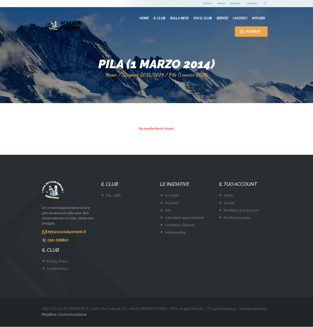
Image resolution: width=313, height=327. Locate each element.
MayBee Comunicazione (64, 314)
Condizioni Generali (180, 225)
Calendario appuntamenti (184, 218)
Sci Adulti (172, 195)
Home (110, 75)
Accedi (229, 203)
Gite (168, 210)
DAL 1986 (113, 195)
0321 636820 (57, 240)
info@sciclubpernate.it (66, 232)
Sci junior (171, 203)
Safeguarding (175, 232)
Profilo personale (237, 218)
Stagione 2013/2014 (142, 75)
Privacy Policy (57, 261)
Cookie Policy (57, 269)
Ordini (228, 195)
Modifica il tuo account (241, 210)
